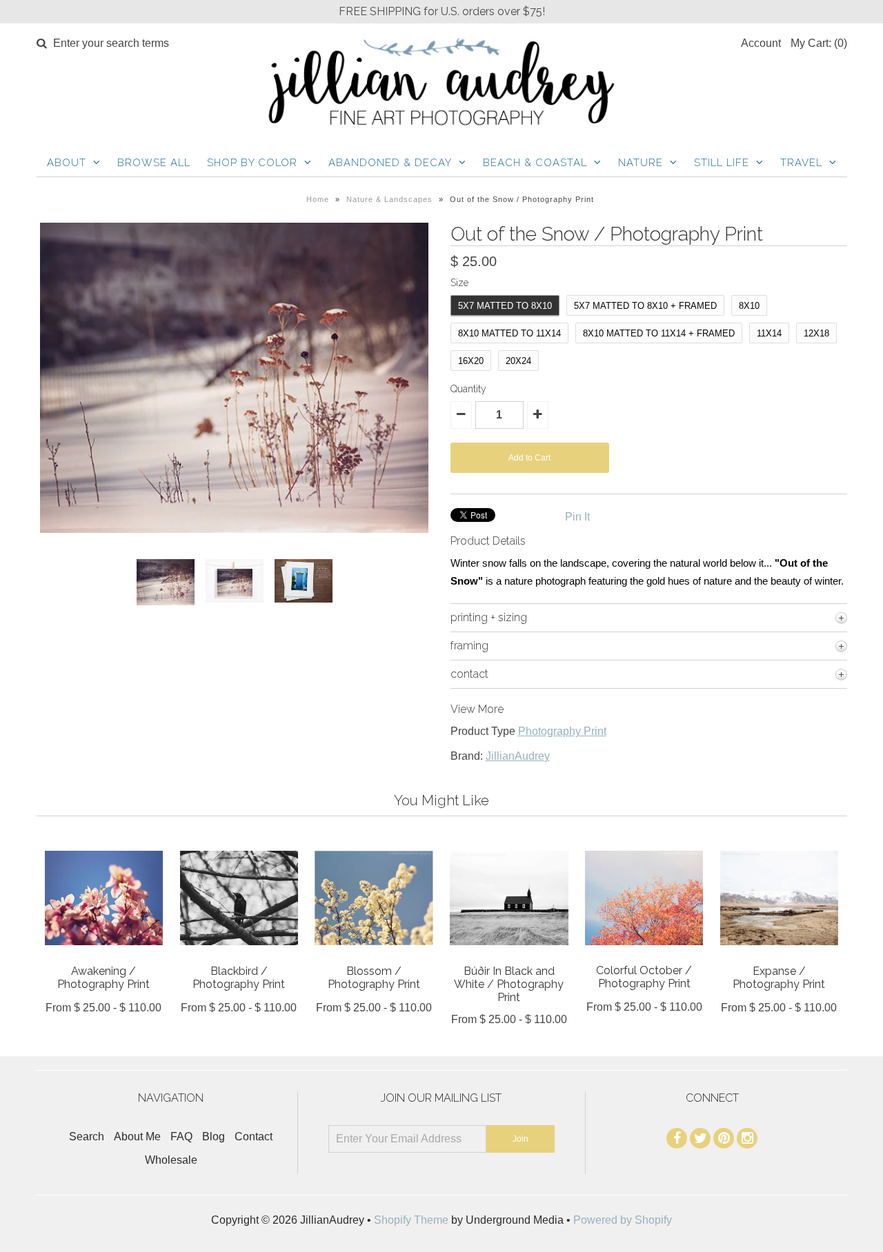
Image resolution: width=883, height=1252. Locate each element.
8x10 (749, 306)
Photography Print (562, 731)
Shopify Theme (411, 1220)
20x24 (518, 361)
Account (761, 43)
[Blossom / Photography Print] (374, 955)
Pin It (577, 517)
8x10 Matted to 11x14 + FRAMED (659, 333)
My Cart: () (819, 43)
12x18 (816, 333)
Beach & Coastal (535, 162)
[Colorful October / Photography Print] (644, 955)
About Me (137, 1136)
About (66, 162)
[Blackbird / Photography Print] (239, 955)
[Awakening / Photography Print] (104, 955)
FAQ (181, 1136)
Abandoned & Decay (390, 162)
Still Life (721, 162)
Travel (801, 162)
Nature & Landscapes (389, 199)
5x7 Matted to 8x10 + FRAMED (645, 306)
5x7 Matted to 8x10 (505, 306)
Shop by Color (252, 162)
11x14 (769, 333)
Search (86, 1136)
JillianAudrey (518, 756)
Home (317, 199)
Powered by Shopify (622, 1220)
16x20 (471, 361)
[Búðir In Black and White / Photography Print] (509, 955)
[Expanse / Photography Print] (779, 955)
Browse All (153, 162)
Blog (213, 1136)
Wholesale (171, 1160)
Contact (253, 1136)
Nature (640, 162)
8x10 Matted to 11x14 (509, 333)
